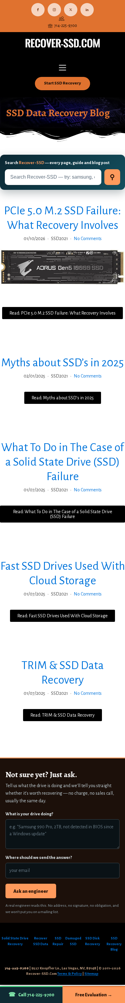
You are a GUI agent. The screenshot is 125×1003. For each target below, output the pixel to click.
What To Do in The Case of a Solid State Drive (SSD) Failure (62, 462)
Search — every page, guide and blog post (57, 162)
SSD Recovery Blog (114, 944)
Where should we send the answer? (38, 857)
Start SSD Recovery (62, 83)
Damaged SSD (73, 941)
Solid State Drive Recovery (15, 941)
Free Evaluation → (93, 994)
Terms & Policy (69, 974)
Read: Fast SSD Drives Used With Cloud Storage (62, 615)
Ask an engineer (30, 891)
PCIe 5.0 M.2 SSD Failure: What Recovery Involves (62, 218)
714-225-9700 (65, 26)
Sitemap (91, 974)
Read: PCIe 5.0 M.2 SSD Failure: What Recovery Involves (62, 313)
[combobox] (53, 177)
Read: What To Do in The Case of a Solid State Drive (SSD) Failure (62, 514)
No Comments (88, 238)
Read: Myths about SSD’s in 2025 (63, 397)
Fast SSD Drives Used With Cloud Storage (62, 573)
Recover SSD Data (40, 941)
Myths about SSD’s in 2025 (62, 363)
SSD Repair (57, 941)
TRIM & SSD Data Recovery (63, 672)
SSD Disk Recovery (92, 941)
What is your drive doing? (29, 814)
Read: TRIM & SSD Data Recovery (62, 715)
